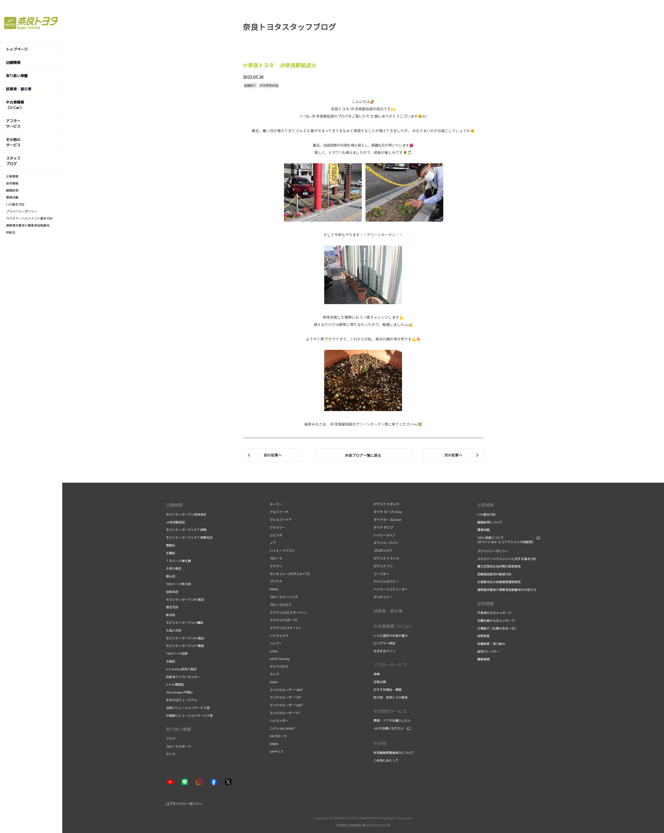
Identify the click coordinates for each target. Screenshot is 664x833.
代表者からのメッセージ (494, 613)
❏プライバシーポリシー (184, 803)
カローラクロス (281, 605)
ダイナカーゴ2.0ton (388, 519)
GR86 (274, 744)
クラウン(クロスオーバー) (288, 612)
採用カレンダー (488, 651)
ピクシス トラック (386, 558)
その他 (380, 743)
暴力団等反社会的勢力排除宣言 (499, 566)
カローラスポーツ (178, 746)
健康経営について (489, 522)
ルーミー (276, 504)
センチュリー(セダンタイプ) (290, 574)
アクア (170, 738)
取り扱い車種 (178, 729)
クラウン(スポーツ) (283, 620)
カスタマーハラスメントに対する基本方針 (506, 559)
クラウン (276, 566)
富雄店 (170, 545)
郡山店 (170, 576)
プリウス (276, 581)
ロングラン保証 (384, 643)
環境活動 (483, 530)
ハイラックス (279, 635)
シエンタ (276, 535)
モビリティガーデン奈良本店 (186, 514)
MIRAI (274, 589)
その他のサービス (390, 711)
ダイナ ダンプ (383, 527)
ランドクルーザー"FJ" (285, 713)
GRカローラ (278, 736)
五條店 (170, 661)
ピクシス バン (383, 566)
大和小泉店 (174, 568)
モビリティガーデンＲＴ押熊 (186, 530)
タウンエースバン (386, 543)
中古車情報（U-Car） (394, 626)
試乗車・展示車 (388, 611)
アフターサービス (390, 665)
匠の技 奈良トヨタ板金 (391, 697)
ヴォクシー (277, 527)
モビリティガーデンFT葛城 (185, 646)
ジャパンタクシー (386, 581)
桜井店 (170, 615)
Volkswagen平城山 (179, 692)
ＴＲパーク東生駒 (178, 561)
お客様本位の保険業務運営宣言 (499, 582)
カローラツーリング (284, 597)
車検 (377, 674)
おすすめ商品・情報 (388, 689)
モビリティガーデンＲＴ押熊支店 (189, 537)
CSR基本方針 (486, 514)
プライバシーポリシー (492, 551)
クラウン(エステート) (285, 628)
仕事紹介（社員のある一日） (497, 628)
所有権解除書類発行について (394, 752)
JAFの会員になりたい (389, 728)
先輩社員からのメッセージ (496, 620)
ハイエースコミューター (391, 589)
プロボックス (383, 550)
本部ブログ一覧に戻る (363, 455)
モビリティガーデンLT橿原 (184, 622)
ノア (273, 543)
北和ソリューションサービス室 (188, 708)
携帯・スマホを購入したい (392, 720)
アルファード (279, 512)
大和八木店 (174, 630)
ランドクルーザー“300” (286, 690)
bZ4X (274, 651)
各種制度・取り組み (491, 643)
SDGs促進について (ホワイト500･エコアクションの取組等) (505, 540)
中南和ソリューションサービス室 (189, 715)
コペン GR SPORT (282, 728)
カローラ (276, 558)
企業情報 (485, 505)
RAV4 (274, 682)
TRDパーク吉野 (177, 653)
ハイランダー (279, 721)
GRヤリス (276, 751)
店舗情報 (174, 505)
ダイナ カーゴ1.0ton (388, 512)
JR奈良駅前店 (175, 522)
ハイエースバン (384, 535)
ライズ (274, 674)
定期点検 (380, 682)
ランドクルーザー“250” (286, 705)
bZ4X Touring (279, 659)
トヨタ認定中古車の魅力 (391, 635)
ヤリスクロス (279, 666)
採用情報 (485, 603)
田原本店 (172, 592)
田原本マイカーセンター (183, 677)
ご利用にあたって (386, 760)
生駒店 (170, 553)
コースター (381, 574)
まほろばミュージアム (181, 700)
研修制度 (483, 636)
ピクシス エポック (386, 504)
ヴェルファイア (281, 519)
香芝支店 (172, 607)
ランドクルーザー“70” (285, 697)
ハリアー (276, 643)
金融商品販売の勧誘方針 (494, 574)
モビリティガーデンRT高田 (185, 638)
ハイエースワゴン (282, 550)
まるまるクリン (384, 651)
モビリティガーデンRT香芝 (185, 599)
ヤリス (170, 754)
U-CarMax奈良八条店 (181, 669)
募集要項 (483, 659)
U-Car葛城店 (175, 684)
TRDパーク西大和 (178, 584)
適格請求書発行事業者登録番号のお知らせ (506, 590)
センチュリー (383, 597)
